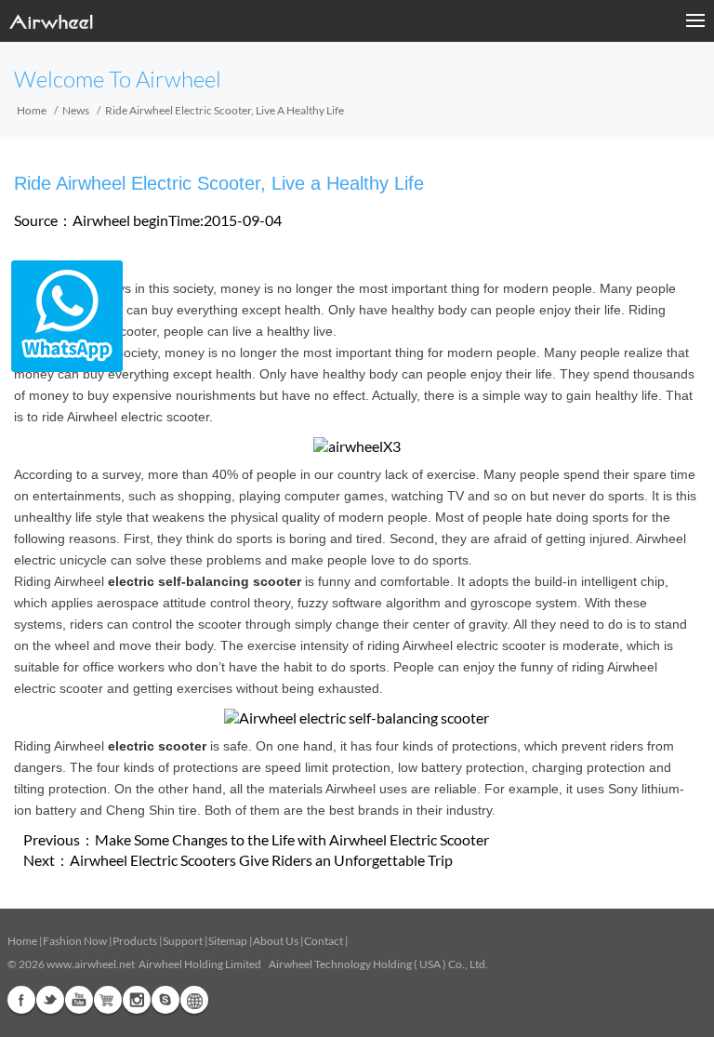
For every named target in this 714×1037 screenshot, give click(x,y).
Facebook (21, 1000)
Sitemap (227, 941)
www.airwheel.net (90, 964)
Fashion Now (75, 941)
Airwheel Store (108, 1000)
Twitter (50, 1000)
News (75, 110)
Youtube (79, 1000)
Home (31, 110)
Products (134, 941)
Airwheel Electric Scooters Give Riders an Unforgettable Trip (261, 860)
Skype (165, 1000)
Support (183, 941)
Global (194, 1000)
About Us (275, 941)
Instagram (137, 1000)
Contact (323, 941)
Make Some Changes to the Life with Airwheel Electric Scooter (292, 839)
